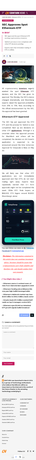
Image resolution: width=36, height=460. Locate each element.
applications (16, 131)
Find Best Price (18, 240)
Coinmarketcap (18, 251)
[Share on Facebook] (7, 56)
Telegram (30, 248)
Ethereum (25, 91)
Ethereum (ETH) (8, 20)
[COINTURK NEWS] (15, 12)
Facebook (6, 251)
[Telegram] (33, 451)
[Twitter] (30, 451)
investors (23, 88)
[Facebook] (27, 451)
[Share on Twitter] (10, 56)
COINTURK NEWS (12, 62)
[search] (26, 13)
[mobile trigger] (3, 12)
